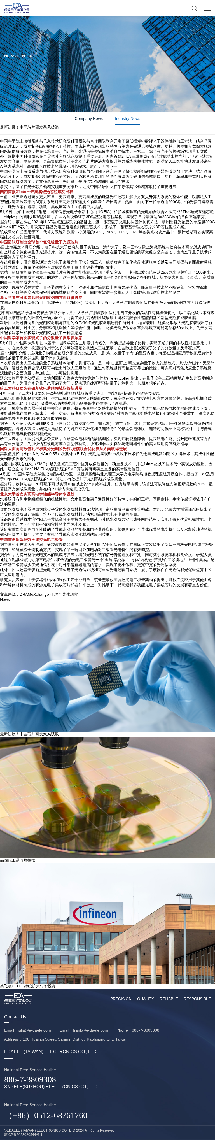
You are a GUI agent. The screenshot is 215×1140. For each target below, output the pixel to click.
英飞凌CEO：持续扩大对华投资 (27, 986)
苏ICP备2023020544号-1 (23, 1135)
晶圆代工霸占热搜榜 (17, 860)
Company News (89, 118)
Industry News (127, 118)
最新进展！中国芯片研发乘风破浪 (29, 734)
